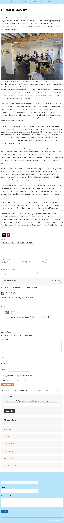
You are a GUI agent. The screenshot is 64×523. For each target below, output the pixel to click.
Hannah (3, 81)
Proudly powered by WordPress (37, 520)
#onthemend (42, 272)
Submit (4, 511)
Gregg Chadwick (10, 458)
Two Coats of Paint (10, 466)
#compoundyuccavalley (46, 271)
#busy (33, 271)
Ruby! (9, 281)
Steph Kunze (8, 451)
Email (3, 363)
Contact (51, 2)
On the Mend (30, 18)
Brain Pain (56, 281)
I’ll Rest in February (14, 9)
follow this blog (38, 2)
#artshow (24, 271)
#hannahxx (21, 272)
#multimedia (31, 272)
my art (13, 2)
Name (3, 357)
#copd (2, 272)
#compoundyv (55, 271)
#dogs (6, 272)
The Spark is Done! (46, 259)
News (8, 269)
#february (15, 272)
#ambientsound (6, 271)
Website (4, 370)
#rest (49, 272)
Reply (3, 306)
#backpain (29, 271)
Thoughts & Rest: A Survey (28, 259)
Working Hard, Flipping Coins (8, 259)
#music (36, 272)
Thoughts (12, 269)
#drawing (10, 272)
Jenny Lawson (9, 444)
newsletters (23, 2)
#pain (46, 272)
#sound (3, 274)
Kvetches (5, 269)
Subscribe (9, 411)
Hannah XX (7, 429)
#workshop (8, 274)
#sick (52, 272)
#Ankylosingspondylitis (16, 271)
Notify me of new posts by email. (14, 380)
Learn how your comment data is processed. (46, 391)
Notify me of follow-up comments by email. (18, 376)
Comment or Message (8, 496)
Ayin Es (13, 14)
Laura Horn (7, 436)
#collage (38, 271)
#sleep (56, 272)
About (5, 2)
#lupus (25, 272)
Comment (5, 340)
